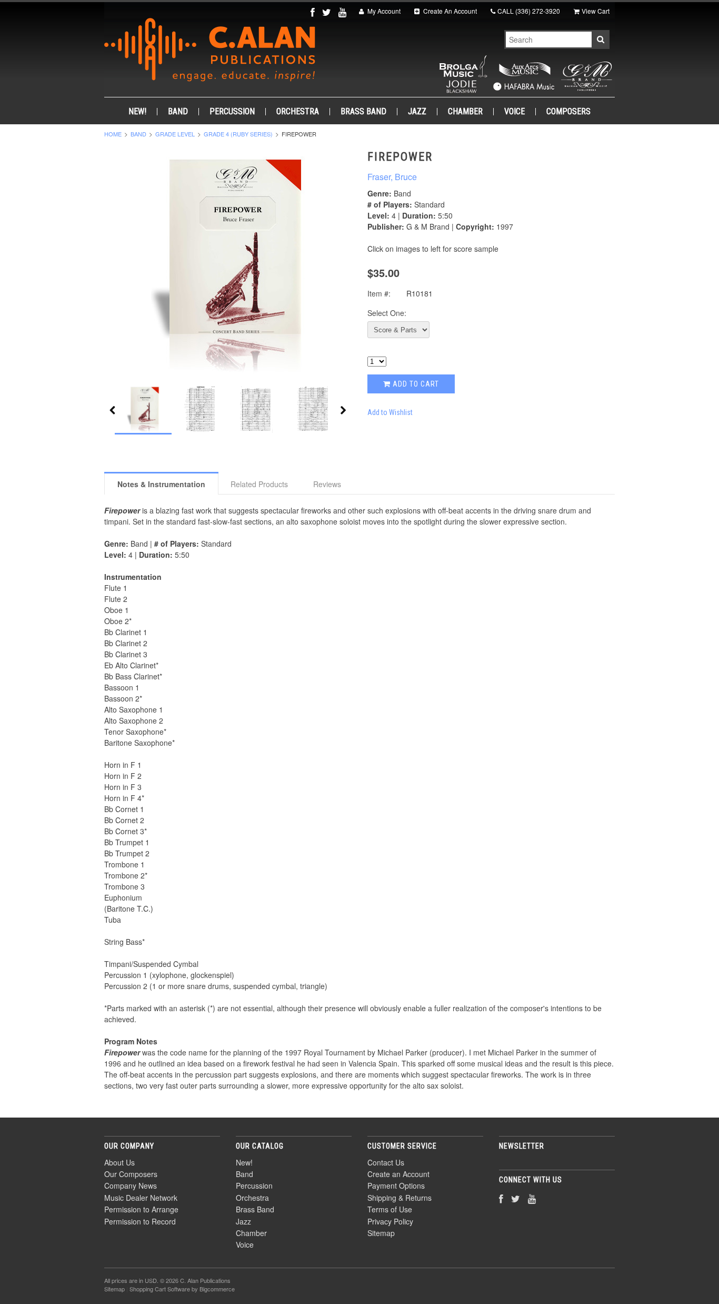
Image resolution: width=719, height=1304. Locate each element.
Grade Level (175, 134)
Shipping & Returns (399, 1197)
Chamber (465, 111)
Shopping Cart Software (159, 1289)
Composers (568, 111)
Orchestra (297, 111)
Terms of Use (389, 1209)
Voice (514, 111)
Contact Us (385, 1162)
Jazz (417, 111)
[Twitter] (327, 11)
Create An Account (449, 10)
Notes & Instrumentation (161, 484)
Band (178, 111)
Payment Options (396, 1185)
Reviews (327, 484)
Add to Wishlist (390, 412)
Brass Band (363, 111)
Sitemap (381, 1233)
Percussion (232, 111)
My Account (383, 10)
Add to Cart (415, 384)
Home (113, 134)
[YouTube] (343, 11)
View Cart (596, 10)
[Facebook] (314, 11)
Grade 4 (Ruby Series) (238, 134)
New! (137, 111)
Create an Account (398, 1174)
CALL (528, 10)
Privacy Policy (390, 1221)
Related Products (259, 484)
